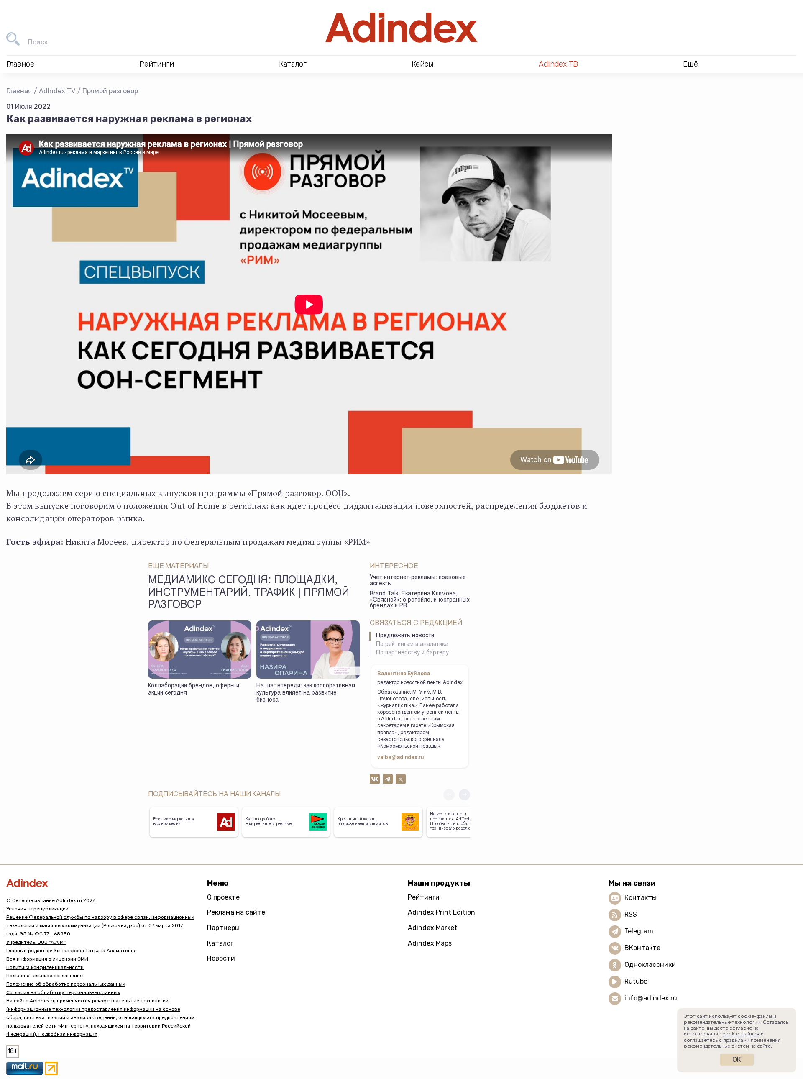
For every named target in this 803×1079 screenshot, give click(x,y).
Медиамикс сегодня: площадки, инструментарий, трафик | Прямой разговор (248, 593)
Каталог (220, 943)
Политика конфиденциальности (45, 967)
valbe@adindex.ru (400, 757)
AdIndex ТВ (558, 64)
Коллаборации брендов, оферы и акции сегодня (193, 689)
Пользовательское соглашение (44, 976)
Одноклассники (650, 965)
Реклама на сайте (236, 912)
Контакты (640, 898)
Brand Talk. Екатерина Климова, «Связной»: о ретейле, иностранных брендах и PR (420, 600)
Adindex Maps (430, 943)
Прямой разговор (110, 91)
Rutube (635, 981)
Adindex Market (432, 928)
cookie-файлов (741, 1034)
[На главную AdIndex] (401, 28)
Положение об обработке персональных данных (65, 984)
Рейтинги (424, 897)
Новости (221, 958)
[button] (464, 794)
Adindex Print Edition (441, 912)
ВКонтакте (642, 948)
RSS (630, 914)
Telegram (638, 931)
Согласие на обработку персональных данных (63, 992)
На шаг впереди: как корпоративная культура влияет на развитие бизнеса (305, 693)
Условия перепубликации (37, 909)
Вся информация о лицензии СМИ (47, 959)
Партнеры (223, 928)
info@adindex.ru (650, 998)
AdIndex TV (57, 91)
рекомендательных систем (716, 1046)
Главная (19, 91)
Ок (736, 1060)
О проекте (223, 897)
